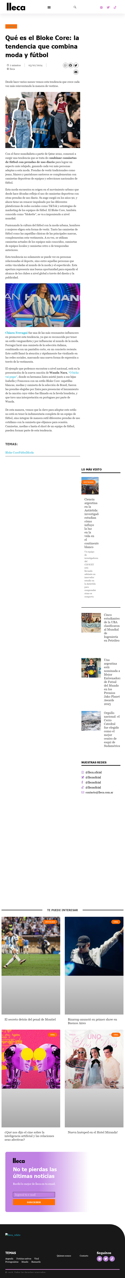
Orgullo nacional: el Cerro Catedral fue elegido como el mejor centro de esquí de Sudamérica (112, 729)
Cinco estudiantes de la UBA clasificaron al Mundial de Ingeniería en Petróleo (112, 627)
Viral (11, 26)
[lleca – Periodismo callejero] (26, 1160)
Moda (30, 452)
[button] (49, 7)
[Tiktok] (115, 7)
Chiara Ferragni (16, 332)
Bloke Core (12, 452)
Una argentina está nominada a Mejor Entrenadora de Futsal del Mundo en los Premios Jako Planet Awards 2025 (112, 682)
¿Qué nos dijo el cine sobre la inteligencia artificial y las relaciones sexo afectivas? (29, 1135)
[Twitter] (108, 7)
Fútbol (23, 452)
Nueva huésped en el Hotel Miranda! (93, 1132)
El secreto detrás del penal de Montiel (31, 1019)
